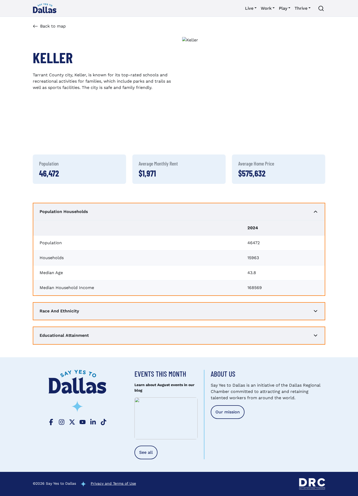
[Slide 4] (249, 135)
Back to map (53, 26)
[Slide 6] (268, 135)
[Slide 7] (277, 135)
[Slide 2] (230, 135)
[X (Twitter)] (72, 421)
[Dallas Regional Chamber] (312, 484)
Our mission (227, 411)
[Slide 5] (258, 135)
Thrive (301, 8)
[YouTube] (82, 421)
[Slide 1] (221, 135)
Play (283, 8)
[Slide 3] (239, 135)
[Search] (321, 8)
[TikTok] (103, 421)
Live (249, 8)
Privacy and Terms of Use (113, 483)
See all (146, 452)
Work (266, 8)
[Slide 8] (287, 135)
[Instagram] (61, 421)
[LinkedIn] (93, 421)
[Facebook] (51, 421)
